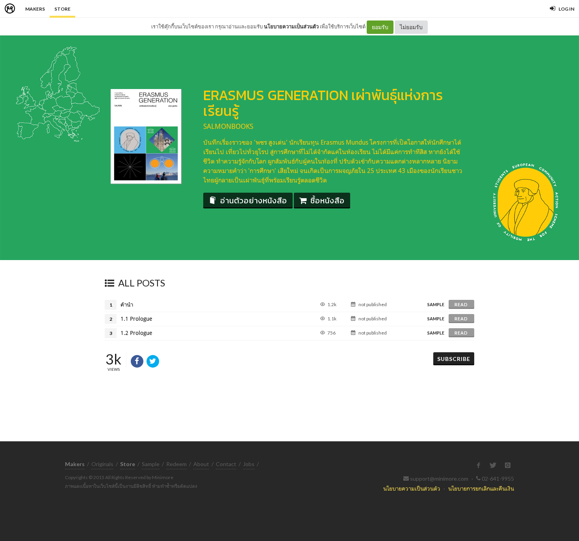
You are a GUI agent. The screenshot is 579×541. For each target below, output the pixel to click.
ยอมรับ (380, 27)
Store (62, 9)
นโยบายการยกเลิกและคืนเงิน (481, 488)
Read (461, 304)
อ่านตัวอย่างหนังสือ (253, 200)
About (201, 464)
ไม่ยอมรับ (411, 27)
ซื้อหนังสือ (327, 200)
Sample (151, 464)
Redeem (176, 464)
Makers (35, 9)
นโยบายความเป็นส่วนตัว (291, 26)
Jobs (248, 464)
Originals (102, 464)
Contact (226, 464)
